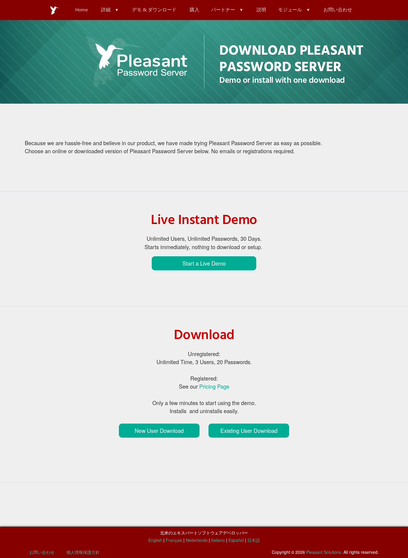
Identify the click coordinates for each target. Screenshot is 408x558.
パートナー (223, 9)
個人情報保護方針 (83, 552)
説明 (261, 9)
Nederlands (197, 540)
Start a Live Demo (204, 263)
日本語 (253, 540)
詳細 (106, 9)
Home (81, 9)
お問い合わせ (337, 9)
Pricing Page (214, 386)
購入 (194, 9)
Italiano (218, 540)
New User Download (159, 430)
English (155, 540)
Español (236, 540)
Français (174, 540)
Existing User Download (248, 430)
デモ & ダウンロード (154, 9)
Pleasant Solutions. (324, 552)
